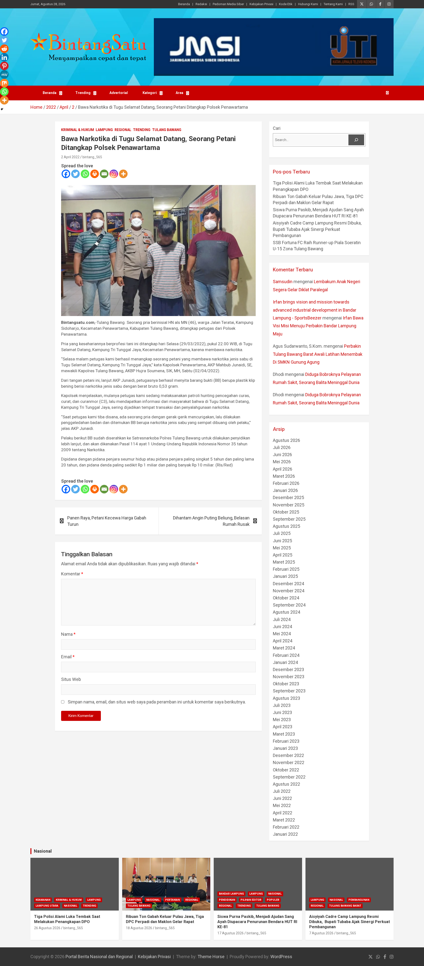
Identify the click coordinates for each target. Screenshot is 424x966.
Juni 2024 (282, 626)
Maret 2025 (284, 562)
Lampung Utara (47, 905)
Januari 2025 (285, 576)
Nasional (43, 851)
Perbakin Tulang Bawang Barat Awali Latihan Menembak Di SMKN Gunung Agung (317, 354)
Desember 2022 (288, 755)
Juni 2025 (282, 540)
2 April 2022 (70, 157)
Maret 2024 (284, 647)
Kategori (150, 93)
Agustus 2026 (286, 440)
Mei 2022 (282, 805)
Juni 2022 (282, 798)
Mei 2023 (282, 719)
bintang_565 (92, 157)
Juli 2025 (282, 533)
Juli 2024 (282, 619)
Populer (273, 899)
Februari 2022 (286, 827)
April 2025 (282, 554)
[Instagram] (113, 174)
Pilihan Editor (250, 899)
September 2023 (289, 690)
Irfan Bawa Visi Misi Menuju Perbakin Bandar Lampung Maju (318, 325)
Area (179, 93)
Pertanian (172, 899)
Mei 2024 (282, 633)
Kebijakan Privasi (261, 4)
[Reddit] (4, 48)
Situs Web (71, 679)
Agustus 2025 (286, 526)
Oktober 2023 (286, 683)
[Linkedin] (4, 57)
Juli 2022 (282, 791)
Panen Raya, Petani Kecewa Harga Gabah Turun (106, 521)
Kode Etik (285, 4)
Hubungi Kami (308, 4)
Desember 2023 (288, 669)
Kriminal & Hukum (77, 130)
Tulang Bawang (166, 130)
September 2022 (289, 777)
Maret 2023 (284, 734)
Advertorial (118, 93)
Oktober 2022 (286, 769)
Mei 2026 (282, 461)
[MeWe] (4, 74)
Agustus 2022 (286, 784)
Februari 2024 (286, 655)
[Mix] (4, 83)
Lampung (104, 130)
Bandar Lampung (231, 893)
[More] (123, 174)
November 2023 (288, 676)
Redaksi (201, 4)
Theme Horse (211, 956)
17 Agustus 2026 (230, 933)
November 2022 (288, 762)
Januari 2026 (285, 490)
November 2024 (288, 590)
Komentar (72, 573)
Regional (123, 130)
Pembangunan (358, 899)
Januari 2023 (285, 748)
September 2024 (289, 605)
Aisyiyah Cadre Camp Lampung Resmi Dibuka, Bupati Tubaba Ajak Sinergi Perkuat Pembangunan (317, 229)
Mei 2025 (282, 547)
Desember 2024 (288, 583)
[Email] (104, 174)
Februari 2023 (286, 741)
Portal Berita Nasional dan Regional (99, 956)
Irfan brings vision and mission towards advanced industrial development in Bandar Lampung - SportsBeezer (314, 309)
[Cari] (356, 139)
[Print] (94, 174)
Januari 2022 (285, 834)
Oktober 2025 (286, 512)
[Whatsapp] (85, 174)
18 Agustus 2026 (139, 928)
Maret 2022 (284, 819)
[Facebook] (66, 174)
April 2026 (282, 469)
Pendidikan (227, 899)
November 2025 (288, 504)
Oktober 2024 (286, 597)
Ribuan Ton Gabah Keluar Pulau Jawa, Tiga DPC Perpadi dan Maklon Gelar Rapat (165, 919)
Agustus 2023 (286, 698)
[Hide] (2, 109)
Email (68, 656)
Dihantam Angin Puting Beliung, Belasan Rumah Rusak (211, 521)
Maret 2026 (284, 476)
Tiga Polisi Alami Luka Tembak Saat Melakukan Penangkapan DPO (67, 919)
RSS (351, 4)
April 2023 (282, 726)
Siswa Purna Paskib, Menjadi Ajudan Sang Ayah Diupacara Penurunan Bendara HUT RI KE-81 (257, 921)
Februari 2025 (286, 569)
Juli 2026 (282, 447)
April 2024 (282, 640)
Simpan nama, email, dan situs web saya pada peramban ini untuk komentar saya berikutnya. (157, 701)
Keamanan (43, 899)
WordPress (281, 956)
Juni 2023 (282, 712)
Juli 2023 (282, 705)
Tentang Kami (333, 4)
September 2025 (289, 519)
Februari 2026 (286, 483)
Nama (68, 634)
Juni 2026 (282, 454)
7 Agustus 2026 (321, 933)
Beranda (184, 4)
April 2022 (282, 812)
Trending (83, 93)
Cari (276, 128)
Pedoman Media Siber (228, 4)
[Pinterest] (4, 66)
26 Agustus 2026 (47, 928)
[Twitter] (75, 174)
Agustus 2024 (286, 612)
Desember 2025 (288, 497)
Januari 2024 (285, 662)
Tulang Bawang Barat (345, 905)
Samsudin (282, 281)
